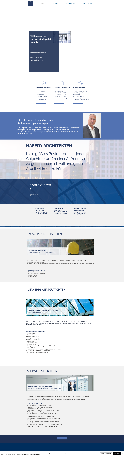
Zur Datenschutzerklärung (34, 454)
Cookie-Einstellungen (106, 453)
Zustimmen (116, 453)
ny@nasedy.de (34, 195)
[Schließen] (122, 453)
